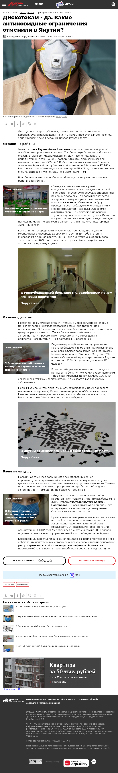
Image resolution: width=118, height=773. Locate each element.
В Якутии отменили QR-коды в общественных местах (65, 451)
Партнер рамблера (52, 762)
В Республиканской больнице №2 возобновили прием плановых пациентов (66, 295)
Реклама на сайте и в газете (61, 699)
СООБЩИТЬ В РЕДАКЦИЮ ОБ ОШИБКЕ (43, 703)
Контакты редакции (36, 699)
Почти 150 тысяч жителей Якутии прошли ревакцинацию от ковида (48, 646)
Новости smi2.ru (13, 689)
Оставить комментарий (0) (92, 561)
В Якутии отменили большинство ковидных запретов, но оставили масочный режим (56, 616)
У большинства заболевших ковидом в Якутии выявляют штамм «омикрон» (52, 636)
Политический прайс (88, 699)
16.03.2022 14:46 (10, 12)
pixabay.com (61, 116)
